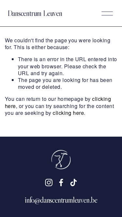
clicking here (68, 112)
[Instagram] (49, 182)
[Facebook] (61, 182)
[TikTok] (73, 182)
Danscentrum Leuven (34, 13)
